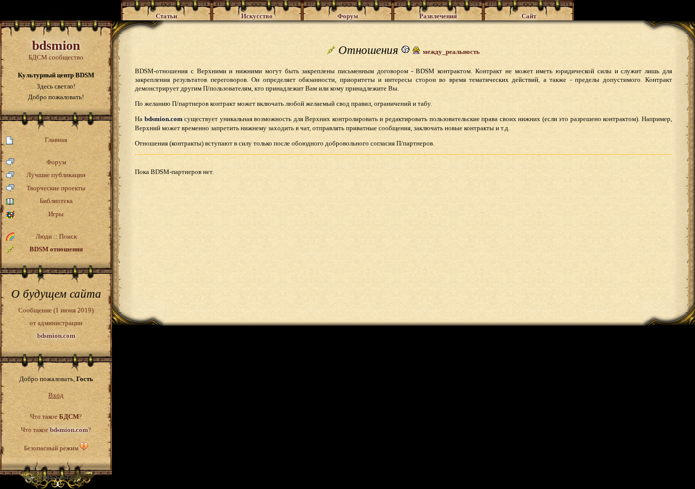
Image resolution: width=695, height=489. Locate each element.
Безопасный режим (51, 448)
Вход (56, 395)
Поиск (68, 236)
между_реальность (451, 51)
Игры (56, 214)
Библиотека (56, 201)
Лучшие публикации (55, 175)
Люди (44, 236)
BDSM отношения (56, 249)
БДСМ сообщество (55, 49)
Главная (56, 139)
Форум (56, 162)
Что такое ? (56, 416)
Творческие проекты (55, 188)
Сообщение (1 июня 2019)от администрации (56, 322)
